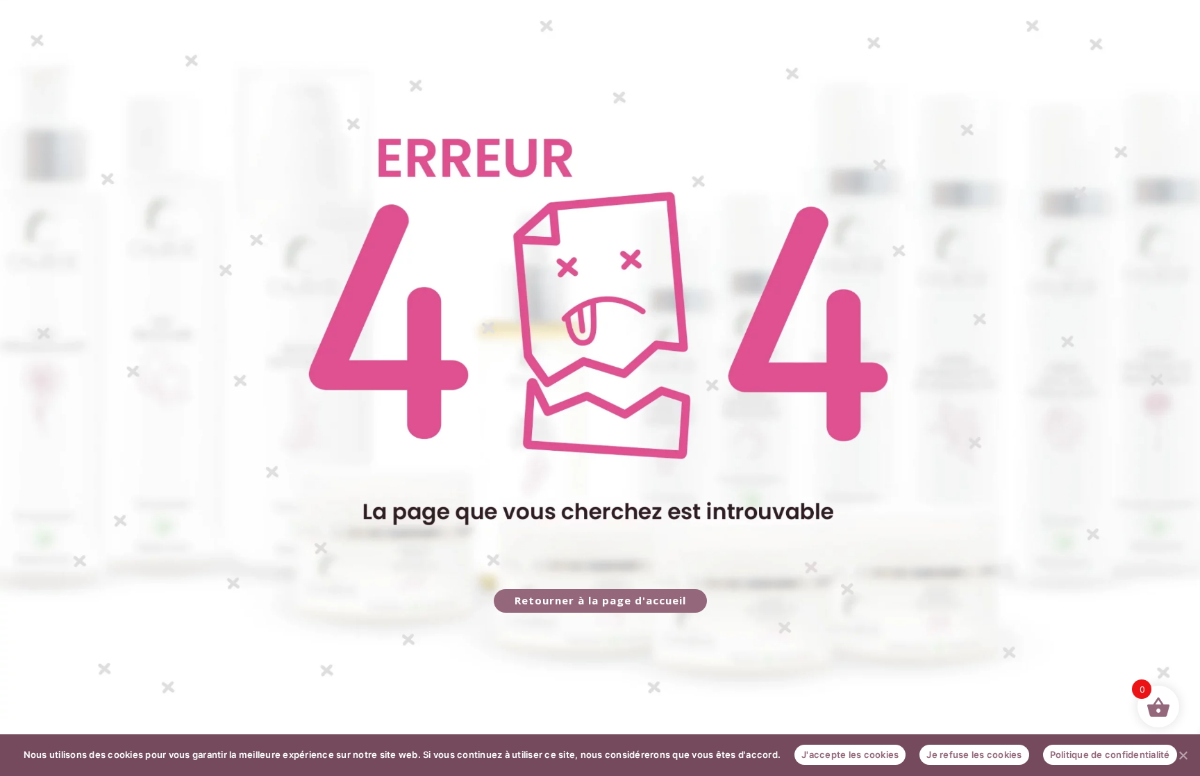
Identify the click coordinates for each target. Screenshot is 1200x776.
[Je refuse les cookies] (1183, 755)
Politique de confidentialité (1110, 754)
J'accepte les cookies (850, 754)
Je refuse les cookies (974, 754)
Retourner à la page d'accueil (600, 600)
